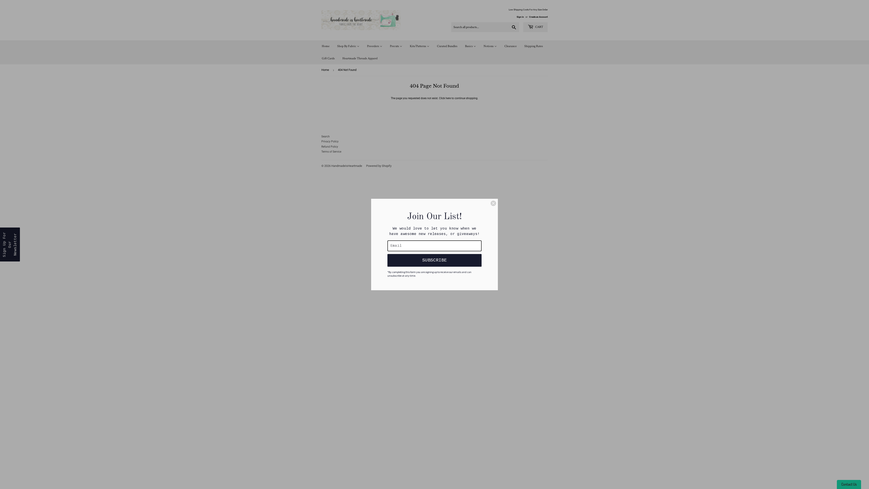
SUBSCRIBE (434, 260)
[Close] (493, 203)
